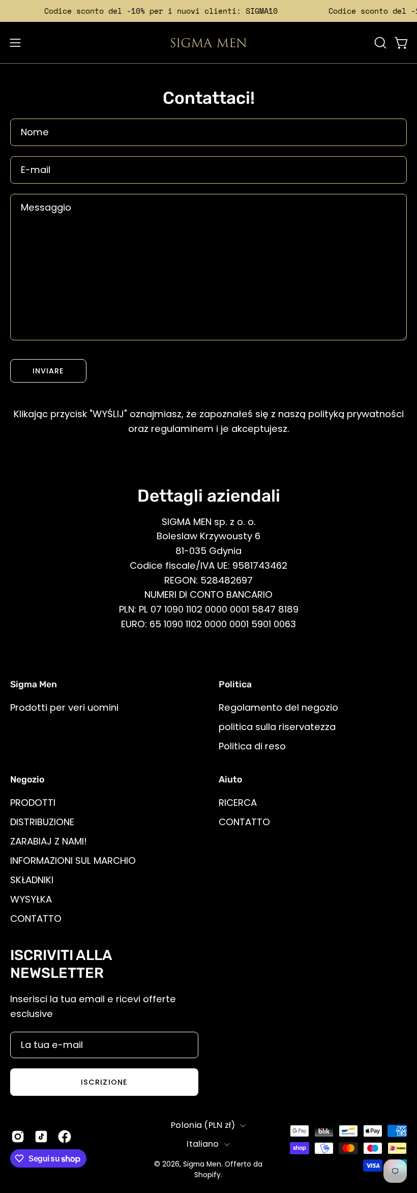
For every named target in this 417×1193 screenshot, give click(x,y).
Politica (235, 684)
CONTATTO (36, 918)
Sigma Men (202, 1164)
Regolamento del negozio (278, 707)
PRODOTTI (32, 802)
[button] (379, 43)
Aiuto (230, 779)
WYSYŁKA (31, 898)
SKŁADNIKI (31, 879)
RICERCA (238, 802)
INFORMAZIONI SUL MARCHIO (73, 860)
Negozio (27, 779)
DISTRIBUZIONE (42, 822)
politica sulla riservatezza (277, 726)
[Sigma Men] (208, 42)
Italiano (203, 1144)
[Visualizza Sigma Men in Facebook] (64, 1136)
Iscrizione (104, 1082)
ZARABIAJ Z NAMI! (48, 840)
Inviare (49, 371)
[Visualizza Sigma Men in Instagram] (17, 1136)
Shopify (207, 1175)
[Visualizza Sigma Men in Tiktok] (41, 1136)
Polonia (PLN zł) (203, 1125)
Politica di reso (252, 746)
